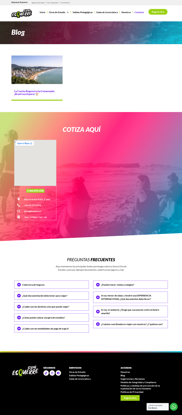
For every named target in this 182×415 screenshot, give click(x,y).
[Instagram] (52, 373)
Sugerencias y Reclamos (133, 378)
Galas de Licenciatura (107, 12)
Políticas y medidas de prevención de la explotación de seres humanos (140, 387)
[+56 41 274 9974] (18, 205)
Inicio (42, 12)
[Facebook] (58, 373)
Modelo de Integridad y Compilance (138, 382)
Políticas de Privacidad (132, 392)
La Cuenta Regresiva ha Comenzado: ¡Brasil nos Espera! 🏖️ (34, 93)
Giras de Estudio (57, 12)
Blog (123, 375)
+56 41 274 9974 (32, 205)
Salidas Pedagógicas (83, 12)
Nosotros (126, 12)
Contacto (139, 12)
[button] (51, 285)
